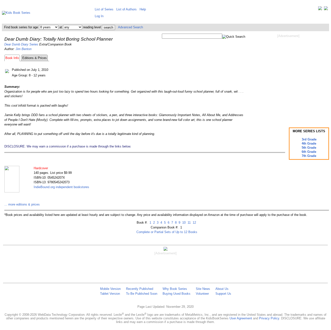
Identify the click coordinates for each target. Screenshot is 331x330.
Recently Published (139, 289)
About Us (222, 289)
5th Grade (309, 147)
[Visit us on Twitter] (320, 9)
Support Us (223, 293)
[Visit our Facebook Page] (326, 9)
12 (194, 222)
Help (143, 9)
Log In (99, 16)
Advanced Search (130, 27)
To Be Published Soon (141, 293)
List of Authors (126, 9)
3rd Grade (309, 139)
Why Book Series (175, 289)
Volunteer (202, 293)
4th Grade (309, 143)
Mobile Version (110, 289)
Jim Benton (24, 49)
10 (183, 222)
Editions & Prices (34, 58)
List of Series (104, 9)
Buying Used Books (176, 293)
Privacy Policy (269, 318)
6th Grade (309, 152)
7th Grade (309, 156)
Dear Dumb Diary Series (21, 44)
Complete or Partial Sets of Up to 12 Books (166, 232)
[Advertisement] (288, 77)
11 (189, 222)
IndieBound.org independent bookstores (61, 187)
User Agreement (240, 318)
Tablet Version (110, 293)
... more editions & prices (22, 204)
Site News (203, 289)
